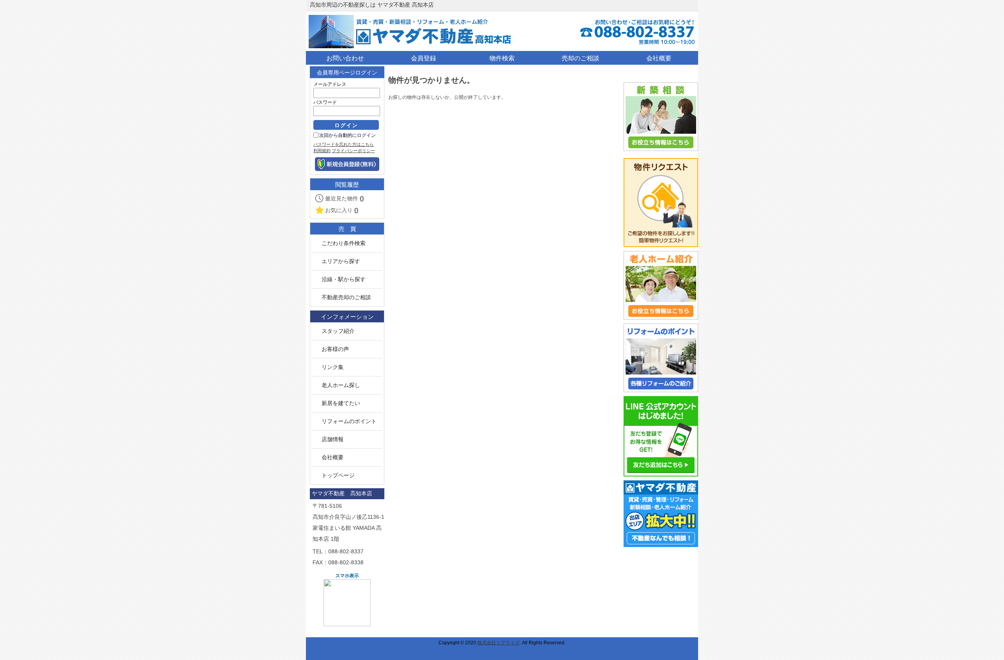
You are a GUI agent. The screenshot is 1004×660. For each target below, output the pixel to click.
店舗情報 (333, 439)
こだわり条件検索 (344, 243)
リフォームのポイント (349, 421)
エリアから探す (341, 261)
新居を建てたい (341, 403)
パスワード (325, 102)
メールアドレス (329, 84)
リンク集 (333, 367)
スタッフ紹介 (338, 331)
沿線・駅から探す (344, 279)
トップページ (338, 475)
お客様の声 (335, 349)
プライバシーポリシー (353, 150)
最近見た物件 (344, 199)
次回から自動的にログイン (347, 135)
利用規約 (322, 150)
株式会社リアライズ (498, 642)
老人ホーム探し (341, 385)
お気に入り (341, 210)
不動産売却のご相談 (346, 297)
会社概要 (333, 457)
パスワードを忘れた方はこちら (343, 144)
